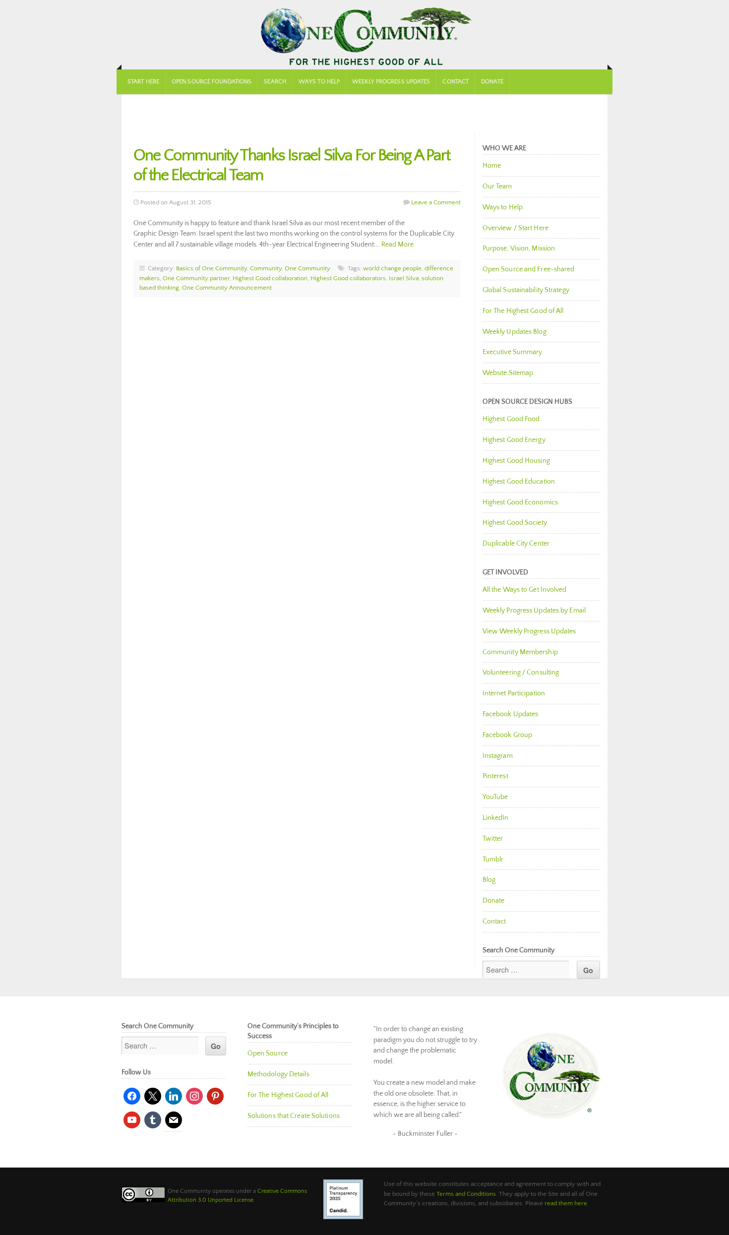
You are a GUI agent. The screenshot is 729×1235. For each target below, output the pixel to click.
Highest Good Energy (514, 440)
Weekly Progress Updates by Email (534, 611)
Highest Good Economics (520, 502)
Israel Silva (404, 278)
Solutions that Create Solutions (293, 1116)
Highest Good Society (515, 523)
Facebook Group (507, 735)
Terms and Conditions (466, 1193)
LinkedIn (496, 818)
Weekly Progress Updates (391, 81)
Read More (397, 244)
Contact (455, 81)
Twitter (493, 839)
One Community (365, 34)
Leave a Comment (436, 202)
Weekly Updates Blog (515, 332)
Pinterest (495, 776)
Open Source (267, 1053)
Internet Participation (514, 693)
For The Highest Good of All (523, 311)
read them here (566, 1203)
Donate (492, 81)
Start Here (143, 81)
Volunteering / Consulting (521, 673)
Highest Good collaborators (348, 278)
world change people (392, 268)
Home (492, 166)
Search (275, 81)
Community (266, 268)
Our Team (497, 186)
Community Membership (520, 652)
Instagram (498, 756)
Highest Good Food (511, 419)
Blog (489, 880)
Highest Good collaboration (270, 278)
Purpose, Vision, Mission (519, 248)
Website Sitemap (508, 373)
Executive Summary (513, 352)
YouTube (495, 797)
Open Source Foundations (211, 81)
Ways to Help (319, 81)
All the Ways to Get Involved (525, 590)
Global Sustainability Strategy (526, 290)
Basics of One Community (211, 268)
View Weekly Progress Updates (529, 631)
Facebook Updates (511, 714)
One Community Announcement (227, 287)
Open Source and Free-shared (529, 269)
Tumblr (493, 860)
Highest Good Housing (516, 461)
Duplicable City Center (516, 544)
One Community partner (196, 278)
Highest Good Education (519, 482)
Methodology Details (278, 1074)
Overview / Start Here (515, 228)
